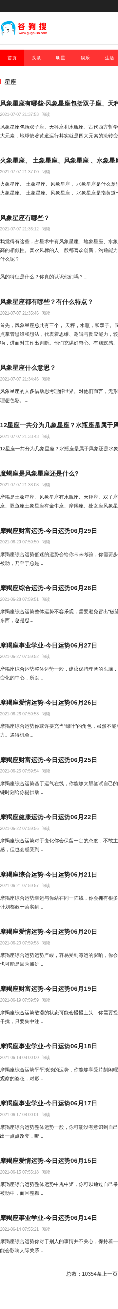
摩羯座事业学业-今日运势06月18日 (48, 1046)
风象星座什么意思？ (28, 367)
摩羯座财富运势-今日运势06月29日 (48, 530)
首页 (12, 57)
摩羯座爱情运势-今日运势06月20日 (48, 931)
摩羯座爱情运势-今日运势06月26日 (48, 702)
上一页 (110, 1274)
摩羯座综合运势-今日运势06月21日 (48, 874)
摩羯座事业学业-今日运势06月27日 (48, 645)
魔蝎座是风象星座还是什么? (39, 473)
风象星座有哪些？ (25, 217)
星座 (10, 82)
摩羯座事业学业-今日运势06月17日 (48, 1103)
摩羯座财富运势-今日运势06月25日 (48, 759)
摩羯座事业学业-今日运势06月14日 (48, 1217)
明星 (60, 57)
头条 (36, 57)
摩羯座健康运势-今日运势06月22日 (48, 817)
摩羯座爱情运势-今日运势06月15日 (48, 1160)
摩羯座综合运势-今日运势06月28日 (48, 587)
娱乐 (85, 57)
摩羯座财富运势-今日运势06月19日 (48, 988)
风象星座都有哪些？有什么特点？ (46, 301)
